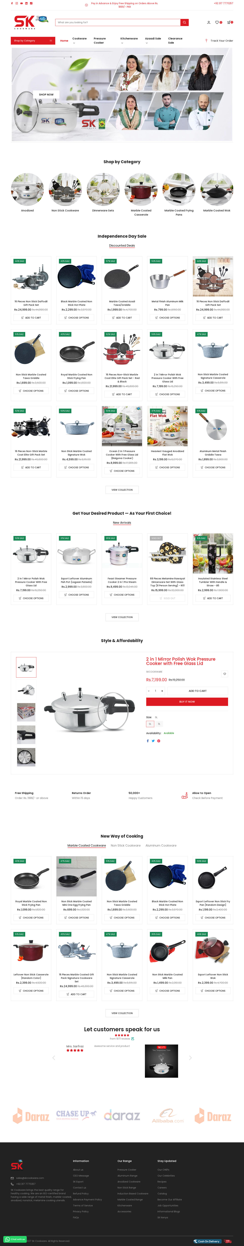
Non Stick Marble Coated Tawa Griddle (31, 376)
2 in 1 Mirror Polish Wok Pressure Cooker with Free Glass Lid (167, 378)
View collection (122, 490)
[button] (230, 22)
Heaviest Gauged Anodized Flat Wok (167, 453)
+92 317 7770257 (223, 3)
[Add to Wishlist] (224, 674)
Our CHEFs (163, 1169)
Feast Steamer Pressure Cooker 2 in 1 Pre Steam (122, 580)
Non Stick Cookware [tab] (126, 846)
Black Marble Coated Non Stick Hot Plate (76, 303)
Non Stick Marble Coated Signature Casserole (213, 376)
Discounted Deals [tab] (122, 246)
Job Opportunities (168, 1205)
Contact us (79, 1187)
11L (159, 724)
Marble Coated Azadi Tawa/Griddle (122, 303)
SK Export (78, 1181)
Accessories (124, 1211)
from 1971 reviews (120, 1038)
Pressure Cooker (100, 41)
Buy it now (187, 702)
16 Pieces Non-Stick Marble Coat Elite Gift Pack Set (31, 453)
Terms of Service (83, 1205)
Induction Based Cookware (133, 1193)
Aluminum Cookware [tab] (161, 846)
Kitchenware (129, 38)
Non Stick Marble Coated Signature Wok (76, 453)
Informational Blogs (169, 1211)
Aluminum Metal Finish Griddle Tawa (213, 453)
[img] (122, 1035)
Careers (162, 1187)
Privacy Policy (81, 1211)
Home (64, 41)
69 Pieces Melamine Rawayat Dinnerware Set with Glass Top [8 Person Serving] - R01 (167, 582)
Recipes (162, 1181)
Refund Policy (81, 1193)
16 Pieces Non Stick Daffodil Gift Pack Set (31, 303)
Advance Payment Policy (87, 1199)
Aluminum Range (127, 1175)
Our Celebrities (166, 1175)
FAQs (76, 1217)
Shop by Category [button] (24, 40)
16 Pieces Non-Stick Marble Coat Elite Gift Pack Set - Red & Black (122, 378)
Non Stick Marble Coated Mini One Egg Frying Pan (76, 903)
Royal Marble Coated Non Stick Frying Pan (76, 376)
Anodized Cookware (129, 1181)
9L (150, 724)
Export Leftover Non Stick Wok (213, 976)
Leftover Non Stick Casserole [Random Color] (31, 976)
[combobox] (122, 22)
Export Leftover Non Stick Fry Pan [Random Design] (213, 903)
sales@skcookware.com (30, 1178)
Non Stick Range (127, 1187)
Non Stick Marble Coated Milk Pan (167, 976)
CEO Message (81, 1175)
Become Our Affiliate (170, 1199)
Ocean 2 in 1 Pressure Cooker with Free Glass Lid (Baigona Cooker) (122, 455)
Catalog (162, 1193)
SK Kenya (163, 1217)
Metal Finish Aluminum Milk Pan (167, 303)
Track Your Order (222, 41)
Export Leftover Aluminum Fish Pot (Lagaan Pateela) (76, 580)
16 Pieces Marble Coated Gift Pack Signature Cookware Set (76, 978)
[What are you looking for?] (184, 22)
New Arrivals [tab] (122, 523)
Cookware (79, 38)
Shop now (46, 94)
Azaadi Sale (153, 38)
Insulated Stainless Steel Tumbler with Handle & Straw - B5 (213, 582)
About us (78, 1169)
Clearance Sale (175, 41)
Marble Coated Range (130, 1199)
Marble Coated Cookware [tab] (87, 846)
